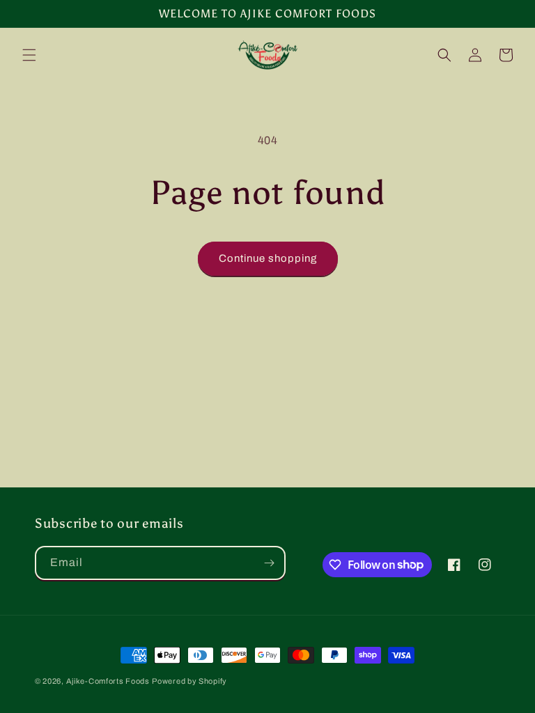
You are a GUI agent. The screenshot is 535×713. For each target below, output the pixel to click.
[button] (29, 55)
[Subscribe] (269, 563)
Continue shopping (268, 258)
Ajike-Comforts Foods (108, 681)
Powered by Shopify (189, 681)
